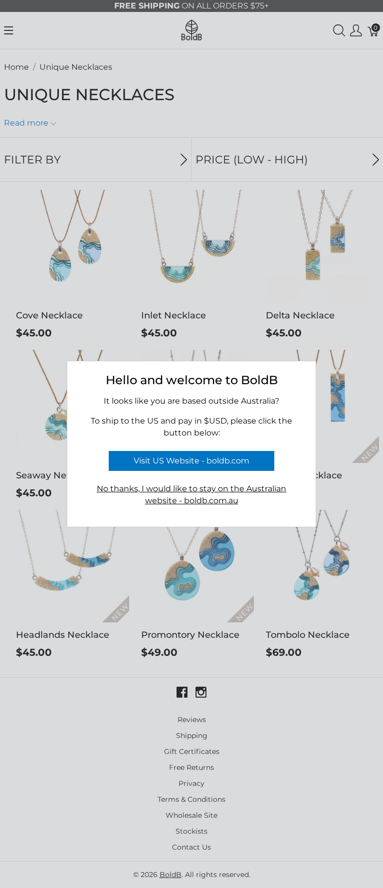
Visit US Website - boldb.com (191, 460)
